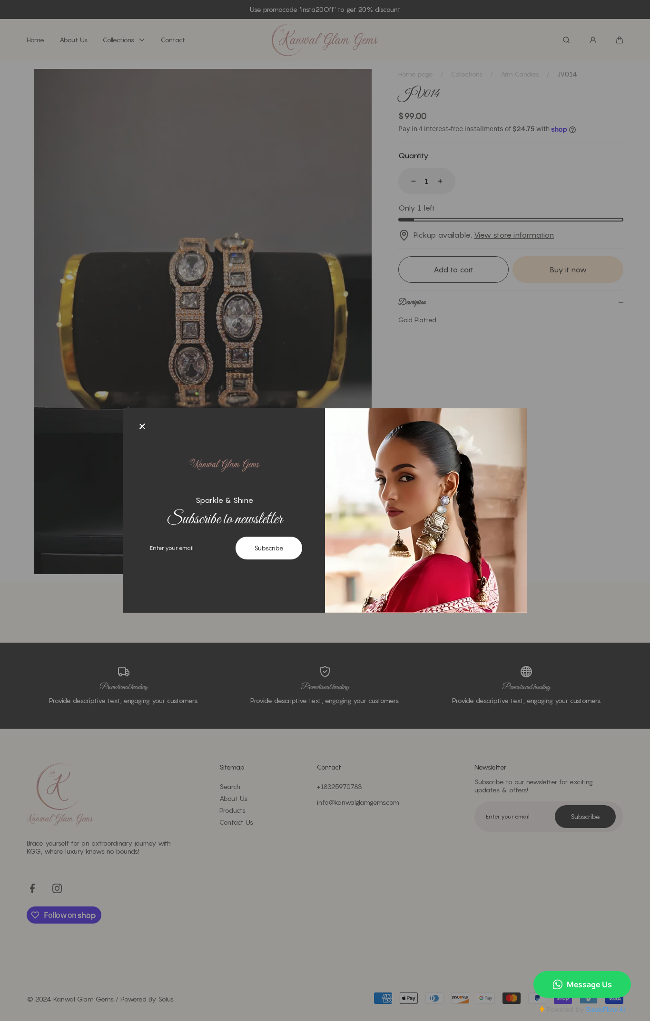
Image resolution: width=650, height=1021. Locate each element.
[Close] (142, 427)
